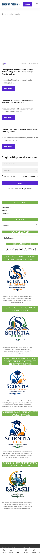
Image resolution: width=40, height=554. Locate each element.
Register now (27, 189)
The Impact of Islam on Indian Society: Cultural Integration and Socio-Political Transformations (17, 72)
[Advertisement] (20, 36)
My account (6, 207)
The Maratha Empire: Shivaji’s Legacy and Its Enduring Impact (20, 130)
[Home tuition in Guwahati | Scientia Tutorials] (11, 4)
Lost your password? (30, 176)
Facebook (7, 249)
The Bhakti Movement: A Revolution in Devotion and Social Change (17, 102)
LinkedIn (21, 249)
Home (4, 14)
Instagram (30, 249)
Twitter (12, 249)
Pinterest (25, 249)
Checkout (5, 213)
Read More (9, 87)
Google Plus (16, 249)
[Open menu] (36, 4)
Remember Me (9, 176)
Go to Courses (8, 238)
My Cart (4, 210)
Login (27, 4)
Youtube (34, 249)
